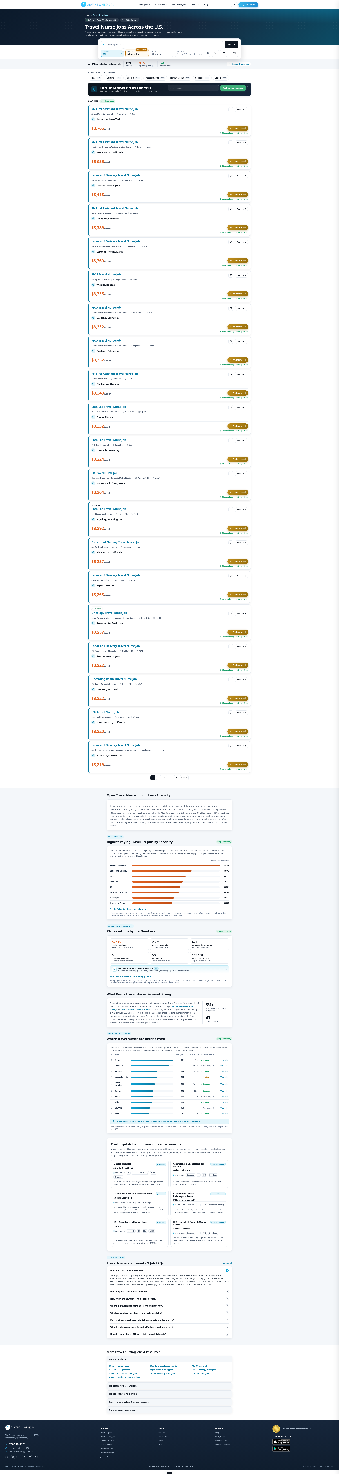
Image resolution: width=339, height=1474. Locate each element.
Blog (205, 4)
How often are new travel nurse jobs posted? (133, 1298)
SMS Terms (165, 1467)
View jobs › (224, 1060)
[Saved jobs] (234, 53)
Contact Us (162, 1436)
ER (111, 887)
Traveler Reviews (107, 1448)
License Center (221, 1440)
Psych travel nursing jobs (161, 1370)
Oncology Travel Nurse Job (109, 613)
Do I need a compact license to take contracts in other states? (142, 1319)
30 (176, 777)
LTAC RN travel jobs (200, 1373)
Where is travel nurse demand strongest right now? (136, 1305)
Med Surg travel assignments (163, 1366)
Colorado (201, 78)
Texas (95, 78)
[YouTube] (30, 1457)
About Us (161, 1432)
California (113, 78)
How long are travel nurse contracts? (129, 1291)
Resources (160, 4)
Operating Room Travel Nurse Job (114, 679)
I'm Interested (239, 128)
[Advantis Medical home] (97, 4)
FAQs (160, 1444)
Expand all (227, 1263)
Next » (184, 777)
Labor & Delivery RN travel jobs (123, 1373)
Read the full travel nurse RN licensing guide (129, 976)
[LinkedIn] (7, 1457)
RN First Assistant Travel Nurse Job (114, 109)
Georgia (133, 78)
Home (87, 15)
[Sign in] (234, 4)
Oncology (114, 898)
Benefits (161, 1440)
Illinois (220, 78)
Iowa (117, 1113)
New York (119, 1108)
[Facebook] (18, 1457)
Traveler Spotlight (107, 1452)
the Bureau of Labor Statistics (136, 1009)
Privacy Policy (154, 1467)
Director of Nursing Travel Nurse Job (115, 542)
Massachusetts (154, 78)
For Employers (179, 4)
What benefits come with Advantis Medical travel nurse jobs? (141, 1327)
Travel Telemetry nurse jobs (162, 1373)
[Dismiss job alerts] (247, 86)
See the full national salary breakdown (126, 909)
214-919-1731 (24, 1448)
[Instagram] (13, 1457)
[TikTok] (24, 1457)
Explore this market (240, 64)
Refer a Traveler (107, 1444)
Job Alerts (104, 1456)
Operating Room (117, 903)
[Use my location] (207, 53)
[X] (35, 1457)
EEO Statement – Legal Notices (183, 1467)
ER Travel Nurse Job (104, 473)
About (193, 4)
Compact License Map (224, 1444)
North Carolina (179, 78)
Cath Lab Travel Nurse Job (108, 407)
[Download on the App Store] (281, 1442)
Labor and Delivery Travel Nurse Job (115, 175)
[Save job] (230, 109)
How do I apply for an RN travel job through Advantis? (138, 1334)
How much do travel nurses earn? (127, 1270)
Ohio (117, 1102)
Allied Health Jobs (107, 1440)
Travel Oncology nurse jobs (204, 1370)
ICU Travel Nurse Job (105, 712)
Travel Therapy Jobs (108, 1436)
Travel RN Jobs (106, 1432)
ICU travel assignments (119, 1370)
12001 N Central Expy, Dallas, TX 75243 (23, 1451)
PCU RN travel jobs (200, 1366)
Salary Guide (220, 1436)
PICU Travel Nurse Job (106, 274)
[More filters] (223, 53)
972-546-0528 (17, 1444)
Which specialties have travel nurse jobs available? (136, 1312)
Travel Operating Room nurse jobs (124, 1377)
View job (240, 110)
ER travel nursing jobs (119, 1366)
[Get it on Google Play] (281, 1449)
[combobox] (164, 44)
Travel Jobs (142, 4)
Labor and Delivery (118, 871)
